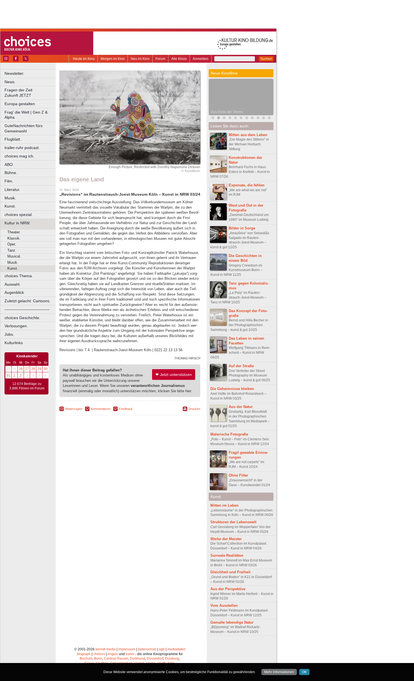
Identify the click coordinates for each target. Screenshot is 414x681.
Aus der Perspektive (227, 589)
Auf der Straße (241, 366)
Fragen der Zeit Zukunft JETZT (30, 93)
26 (21, 369)
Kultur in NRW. (17, 223)
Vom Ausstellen (224, 605)
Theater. (14, 232)
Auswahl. (13, 284)
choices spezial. (19, 214)
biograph (84, 654)
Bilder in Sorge (242, 228)
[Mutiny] (247, 118)
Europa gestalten (20, 104)
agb (162, 649)
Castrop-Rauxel (116, 658)
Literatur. (12, 189)
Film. (9, 181)
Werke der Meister (226, 539)
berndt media (105, 649)
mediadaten (176, 649)
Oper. (11, 244)
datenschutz (147, 649)
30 (46, 369)
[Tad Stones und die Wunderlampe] (252, 118)
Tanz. (11, 250)
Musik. (10, 198)
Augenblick (14, 292)
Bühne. (11, 172)
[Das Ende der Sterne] (218, 118)
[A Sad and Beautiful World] (258, 118)
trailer (130, 654)
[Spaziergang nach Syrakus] (241, 118)
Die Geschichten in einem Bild (245, 258)
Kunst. (10, 206)
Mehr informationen (279, 672)
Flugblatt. (13, 139)
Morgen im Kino (113, 59)
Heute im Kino (84, 59)
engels (113, 654)
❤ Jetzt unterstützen (173, 374)
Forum (160, 59)
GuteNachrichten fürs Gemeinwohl (24, 128)
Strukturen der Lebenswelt (233, 522)
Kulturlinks (14, 342)
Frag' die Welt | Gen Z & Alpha (26, 115)
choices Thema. (19, 276)
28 (33, 369)
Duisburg (172, 658)
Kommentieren (100, 409)
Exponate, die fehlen (246, 185)
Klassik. (14, 238)
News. (10, 82)
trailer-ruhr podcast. (22, 147)
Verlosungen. (16, 326)
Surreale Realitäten (226, 555)
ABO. (9, 164)
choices (99, 654)
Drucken (194, 409)
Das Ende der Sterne (227, 112)
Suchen (266, 59)
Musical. (14, 256)
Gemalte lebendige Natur (231, 622)
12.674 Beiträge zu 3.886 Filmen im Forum (26, 386)
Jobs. (9, 334)
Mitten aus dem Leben (248, 135)
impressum (126, 649)
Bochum (86, 658)
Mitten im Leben (224, 505)
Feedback (126, 409)
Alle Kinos (179, 59)
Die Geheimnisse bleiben (232, 389)
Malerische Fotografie (229, 434)
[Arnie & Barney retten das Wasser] (269, 118)
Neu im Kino (140, 59)
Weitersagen (73, 409)
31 (8, 375)
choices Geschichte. (22, 317)
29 (39, 369)
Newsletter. (14, 73)
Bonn (98, 658)
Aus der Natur (241, 407)
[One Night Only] (213, 118)
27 (27, 369)
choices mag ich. (19, 156)
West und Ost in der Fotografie (246, 207)
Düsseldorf (155, 658)
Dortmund (137, 658)
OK (304, 672)
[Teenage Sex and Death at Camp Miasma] (263, 118)
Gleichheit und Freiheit (230, 572)
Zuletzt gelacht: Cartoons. (27, 301)
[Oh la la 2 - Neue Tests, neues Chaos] (224, 118)
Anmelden (200, 59)
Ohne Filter (238, 475)
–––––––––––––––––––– (27, 309)
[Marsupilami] (235, 118)
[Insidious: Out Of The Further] (230, 118)
